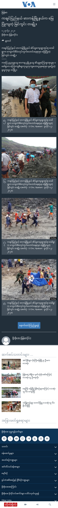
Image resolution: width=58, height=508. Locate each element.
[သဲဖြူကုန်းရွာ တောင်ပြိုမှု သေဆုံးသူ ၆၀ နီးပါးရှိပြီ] (11, 406)
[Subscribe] (47, 438)
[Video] (25, 504)
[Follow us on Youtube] (16, 438)
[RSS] (34, 438)
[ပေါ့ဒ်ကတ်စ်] (40, 438)
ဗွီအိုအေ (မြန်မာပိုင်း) (10, 35)
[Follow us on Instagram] (22, 438)
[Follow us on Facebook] (4, 438)
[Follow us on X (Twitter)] (10, 438)
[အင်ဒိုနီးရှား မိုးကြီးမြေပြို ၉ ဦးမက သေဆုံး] (11, 364)
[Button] (6, 41)
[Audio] (38, 504)
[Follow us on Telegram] (28, 438)
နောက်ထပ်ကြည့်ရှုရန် (29, 325)
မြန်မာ (4, 12)
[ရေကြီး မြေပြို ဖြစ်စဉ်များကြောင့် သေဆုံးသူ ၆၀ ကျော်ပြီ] (11, 392)
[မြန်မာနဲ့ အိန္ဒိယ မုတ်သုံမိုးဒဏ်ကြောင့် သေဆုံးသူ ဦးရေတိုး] (11, 378)
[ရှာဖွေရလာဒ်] (50, 504)
